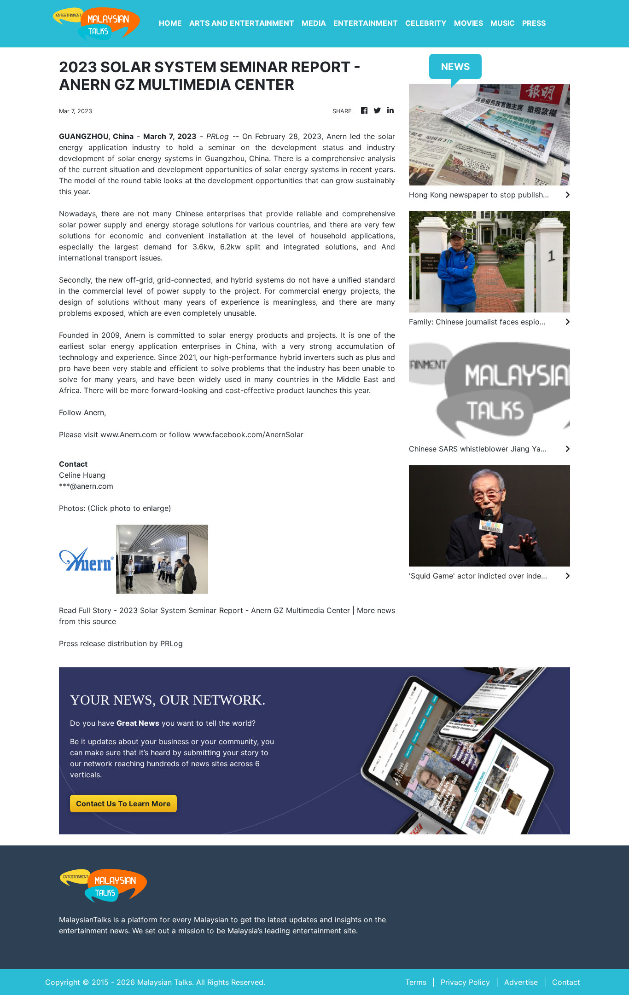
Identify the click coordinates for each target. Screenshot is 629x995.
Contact (566, 982)
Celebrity (426, 23)
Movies (468, 23)
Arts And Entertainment (241, 23)
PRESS (534, 23)
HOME (170, 23)
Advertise (521, 982)
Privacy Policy (465, 982)
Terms (415, 982)
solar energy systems (301, 169)
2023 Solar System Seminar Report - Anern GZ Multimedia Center (234, 610)
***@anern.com (86, 486)
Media (314, 23)
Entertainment (365, 23)
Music (502, 23)
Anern (135, 335)
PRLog (217, 136)
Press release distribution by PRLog (121, 643)
